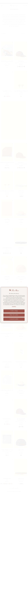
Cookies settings (14, 310)
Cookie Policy (14, 306)
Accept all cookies (14, 319)
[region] (14, 305)
